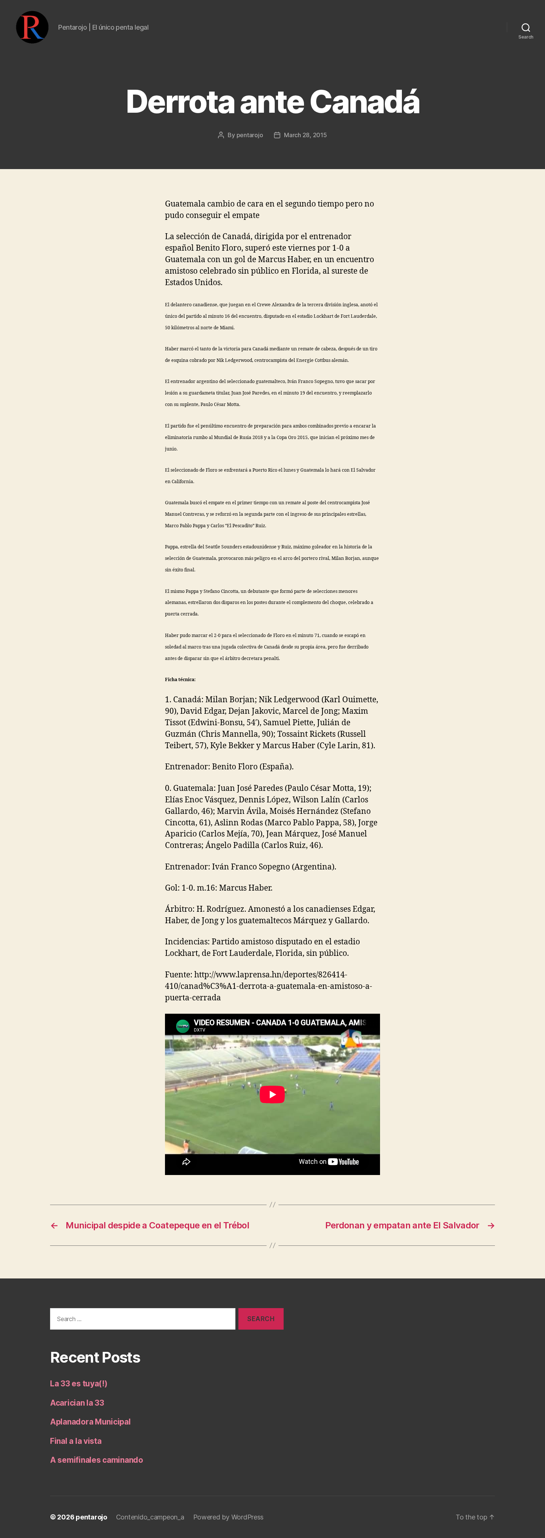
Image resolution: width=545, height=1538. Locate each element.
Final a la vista (76, 1441)
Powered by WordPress (228, 1517)
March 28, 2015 (305, 135)
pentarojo (250, 135)
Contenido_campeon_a (150, 1517)
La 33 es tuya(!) (79, 1383)
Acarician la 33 (77, 1402)
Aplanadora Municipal (90, 1421)
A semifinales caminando (96, 1460)
